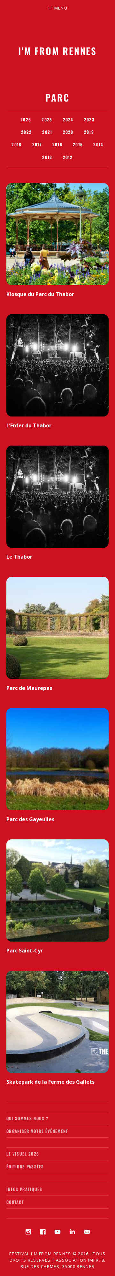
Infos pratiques (24, 1189)
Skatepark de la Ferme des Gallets (50, 1081)
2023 (89, 119)
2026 (25, 119)
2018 (16, 144)
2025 (47, 119)
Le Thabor (19, 556)
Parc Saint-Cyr (24, 950)
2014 (98, 144)
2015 (78, 144)
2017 (37, 144)
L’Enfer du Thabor (28, 425)
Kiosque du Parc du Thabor (40, 294)
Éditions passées (25, 1166)
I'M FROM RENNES (57, 50)
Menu (60, 8)
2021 (47, 132)
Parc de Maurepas (29, 687)
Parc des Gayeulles (30, 819)
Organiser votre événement (37, 1131)
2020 (68, 132)
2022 (26, 132)
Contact (15, 1202)
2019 (89, 132)
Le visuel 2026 (22, 1153)
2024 (68, 119)
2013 (47, 157)
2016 (57, 144)
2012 (68, 157)
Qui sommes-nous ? (27, 1118)
